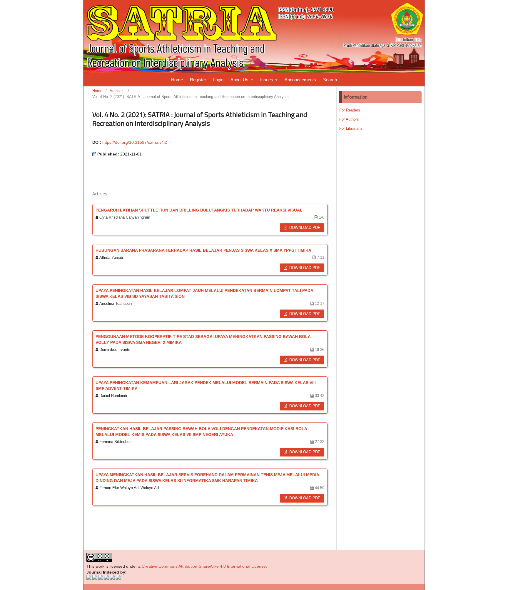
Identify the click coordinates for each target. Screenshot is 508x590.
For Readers (349, 110)
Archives (117, 91)
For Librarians (350, 128)
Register (198, 79)
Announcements (300, 79)
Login (218, 79)
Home (177, 79)
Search (330, 79)
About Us (240, 79)
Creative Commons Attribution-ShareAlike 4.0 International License (204, 566)
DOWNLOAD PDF (304, 227)
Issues (267, 79)
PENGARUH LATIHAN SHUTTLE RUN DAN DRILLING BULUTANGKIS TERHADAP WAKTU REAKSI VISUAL (199, 210)
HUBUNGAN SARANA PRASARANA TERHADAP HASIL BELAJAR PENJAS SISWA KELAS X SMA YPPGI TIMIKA (203, 250)
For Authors (349, 119)
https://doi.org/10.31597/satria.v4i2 (134, 142)
